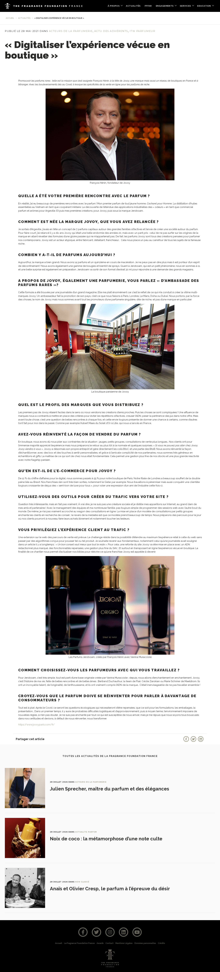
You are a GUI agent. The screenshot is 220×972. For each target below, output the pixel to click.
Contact (109, 943)
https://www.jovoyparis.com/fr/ (36, 724)
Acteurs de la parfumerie (71, 31)
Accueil (10, 18)
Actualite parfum (86, 832)
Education (204, 6)
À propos (114, 6)
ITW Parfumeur (142, 31)
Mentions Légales (124, 943)
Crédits (161, 943)
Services (185, 6)
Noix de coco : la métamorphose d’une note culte (106, 838)
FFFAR (148, 6)
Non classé (82, 882)
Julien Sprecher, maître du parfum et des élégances (109, 789)
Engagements (165, 6)
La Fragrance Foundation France (79, 943)
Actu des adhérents (111, 31)
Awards (100, 943)
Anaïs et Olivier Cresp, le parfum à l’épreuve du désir (110, 888)
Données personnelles (145, 943)
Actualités (133, 6)
